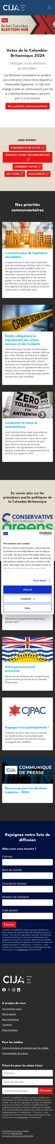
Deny (27, 608)
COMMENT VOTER (25, 167)
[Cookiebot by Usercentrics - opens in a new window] (39, 533)
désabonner (23, 949)
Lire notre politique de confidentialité (17, 1136)
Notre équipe (9, 1014)
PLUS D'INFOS (37, 174)
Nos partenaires (10, 1019)
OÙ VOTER (12, 174)
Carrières (7, 1024)
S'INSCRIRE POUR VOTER (25, 148)
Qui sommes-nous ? (12, 1008)
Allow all (27, 589)
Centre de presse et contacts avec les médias (25, 1048)
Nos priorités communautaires (27, 106)
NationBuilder (16, 1133)
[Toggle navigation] (49, 7)
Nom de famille (12, 870)
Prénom (7, 856)
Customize (26, 599)
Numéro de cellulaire (15, 897)
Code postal (9, 910)
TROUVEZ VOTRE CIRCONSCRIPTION (27, 155)
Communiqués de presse (15, 1053)
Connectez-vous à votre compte (15, 1131)
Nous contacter (10, 1030)
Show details (39, 580)
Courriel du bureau (14, 883)
